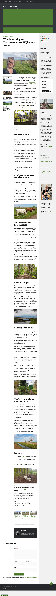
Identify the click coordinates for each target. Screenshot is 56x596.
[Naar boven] (51, 583)
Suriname (15, 1)
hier (25, 489)
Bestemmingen (7, 28)
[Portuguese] (44, 38)
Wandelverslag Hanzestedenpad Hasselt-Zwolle (33, 516)
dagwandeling (18, 524)
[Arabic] (41, 40)
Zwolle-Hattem (32, 82)
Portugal (10, 1)
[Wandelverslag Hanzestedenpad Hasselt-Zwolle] (33, 513)
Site (15, 567)
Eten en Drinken (43, 28)
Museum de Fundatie (18, 99)
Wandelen (35, 28)
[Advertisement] (28, 17)
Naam (15, 561)
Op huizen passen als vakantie (46, 161)
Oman (20, 1)
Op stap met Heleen (45, 70)
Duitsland (5, 1)
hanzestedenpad (25, 524)
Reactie (16, 548)
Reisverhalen (17, 28)
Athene (27, 1)
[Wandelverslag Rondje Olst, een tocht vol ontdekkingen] (17, 513)
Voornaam (44, 84)
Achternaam (44, 87)
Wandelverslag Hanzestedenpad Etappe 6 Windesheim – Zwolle (25, 517)
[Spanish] (45, 38)
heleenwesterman (14, 49)
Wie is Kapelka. (49, 146)
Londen (31, 1)
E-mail (27, 561)
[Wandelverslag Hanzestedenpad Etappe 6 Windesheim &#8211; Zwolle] (25, 513)
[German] (42, 38)
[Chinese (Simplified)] (42, 40)
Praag (23, 1)
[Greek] (48, 38)
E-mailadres (44, 81)
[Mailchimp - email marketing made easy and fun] (50, 92)
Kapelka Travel (10, 6)
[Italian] (46, 38)
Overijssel (5, 36)
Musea (5, 31)
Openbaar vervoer (26, 28)
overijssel (32, 524)
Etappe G (25, 456)
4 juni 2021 (21, 49)
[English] (41, 38)
